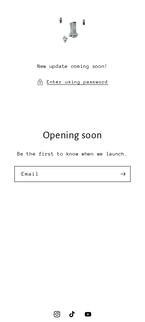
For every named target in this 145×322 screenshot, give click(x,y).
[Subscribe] (123, 174)
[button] (72, 81)
